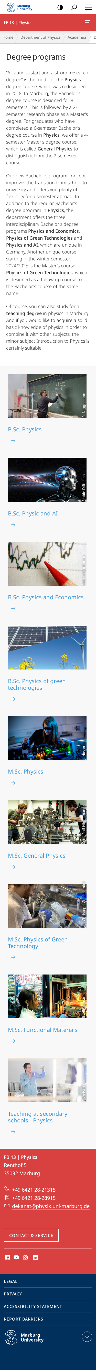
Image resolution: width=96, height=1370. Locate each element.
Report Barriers (23, 1319)
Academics (77, 37)
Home (8, 37)
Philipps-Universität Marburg (34, 1346)
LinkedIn (36, 1257)
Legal (11, 1281)
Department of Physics (40, 37)
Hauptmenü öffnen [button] (88, 7)
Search (74, 7)
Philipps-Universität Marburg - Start (21, 7)
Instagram (26, 1257)
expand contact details (87, 1337)
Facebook (7, 1257)
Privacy (13, 1294)
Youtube (16, 1257)
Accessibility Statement (33, 1306)
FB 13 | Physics (88, 22)
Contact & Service (31, 1235)
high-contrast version (60, 7)
